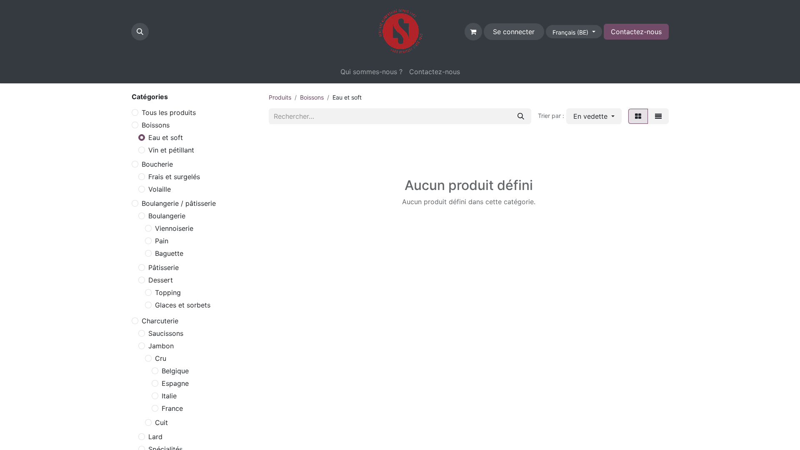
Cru (160, 358)
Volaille (159, 189)
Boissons (156, 125)
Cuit (161, 422)
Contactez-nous (636, 32)
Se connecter (514, 32)
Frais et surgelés (174, 176)
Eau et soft (165, 137)
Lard (155, 436)
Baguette (169, 253)
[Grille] (638, 116)
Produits (280, 97)
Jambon (161, 346)
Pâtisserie (163, 267)
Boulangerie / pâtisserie (179, 203)
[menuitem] (371, 71)
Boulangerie (166, 216)
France (172, 408)
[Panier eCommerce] (473, 31)
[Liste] (658, 116)
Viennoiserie (174, 228)
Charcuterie (160, 321)
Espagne (175, 383)
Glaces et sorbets (182, 305)
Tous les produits (169, 112)
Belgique (175, 371)
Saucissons (165, 333)
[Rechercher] (520, 116)
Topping (168, 292)
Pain (161, 241)
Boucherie (157, 164)
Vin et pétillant (171, 150)
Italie (169, 396)
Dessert (160, 280)
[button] (140, 31)
